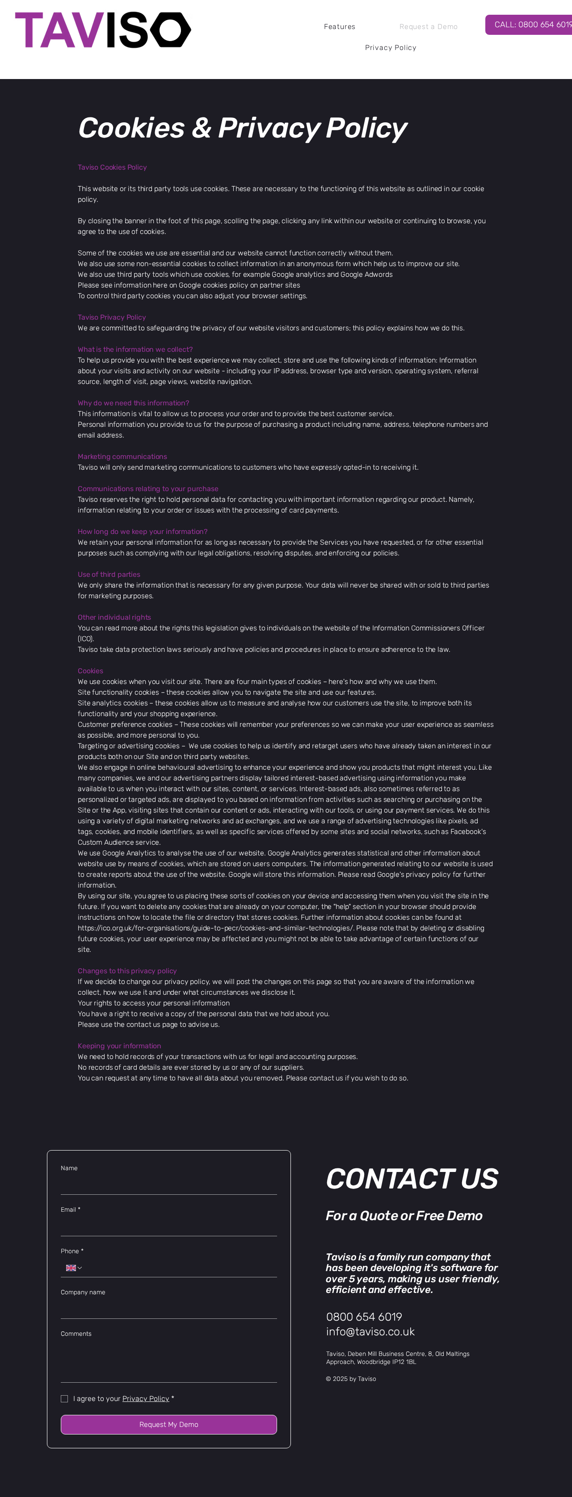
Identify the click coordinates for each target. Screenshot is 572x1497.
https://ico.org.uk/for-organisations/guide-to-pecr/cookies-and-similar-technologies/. (216, 928)
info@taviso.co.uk (370, 1331)
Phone (72, 1251)
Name (69, 1168)
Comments (76, 1334)
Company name (83, 1292)
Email (70, 1209)
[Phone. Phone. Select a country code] (74, 1268)
